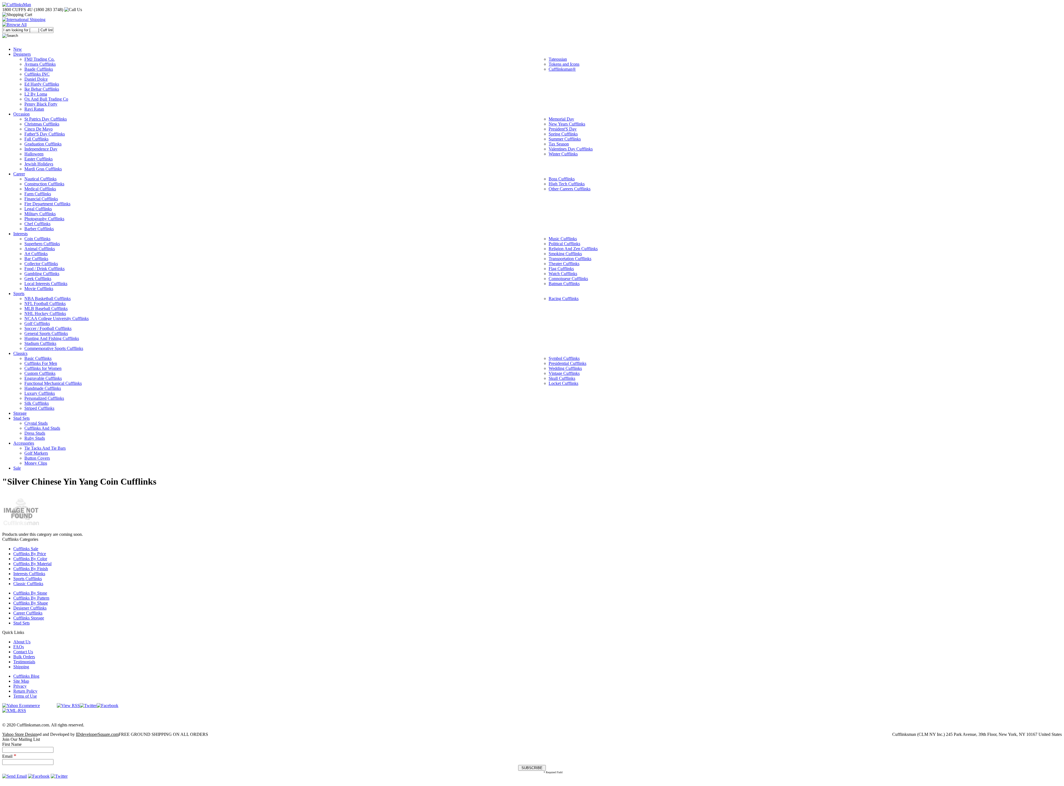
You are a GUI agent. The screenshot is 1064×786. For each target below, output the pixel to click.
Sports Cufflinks (27, 578)
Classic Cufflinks (28, 583)
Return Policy (25, 691)
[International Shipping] (23, 19)
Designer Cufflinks (30, 608)
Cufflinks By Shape (30, 603)
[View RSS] (68, 705)
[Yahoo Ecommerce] (21, 705)
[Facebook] (107, 705)
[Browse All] (14, 24)
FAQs (18, 646)
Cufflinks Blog (26, 676)
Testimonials (24, 661)
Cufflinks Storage (28, 618)
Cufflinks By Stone (30, 593)
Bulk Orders (24, 656)
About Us (21, 641)
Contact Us (23, 651)
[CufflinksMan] (16, 4)
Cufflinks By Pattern (31, 598)
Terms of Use (25, 696)
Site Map (21, 681)
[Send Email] (14, 776)
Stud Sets (21, 623)
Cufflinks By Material (32, 563)
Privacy (20, 686)
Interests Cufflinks (29, 573)
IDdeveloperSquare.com (97, 734)
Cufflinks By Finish (30, 568)
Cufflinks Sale (25, 548)
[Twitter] (88, 705)
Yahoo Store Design (19, 734)
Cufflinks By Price (29, 553)
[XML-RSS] (14, 710)
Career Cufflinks (27, 613)
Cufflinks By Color (30, 558)
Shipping (21, 666)
